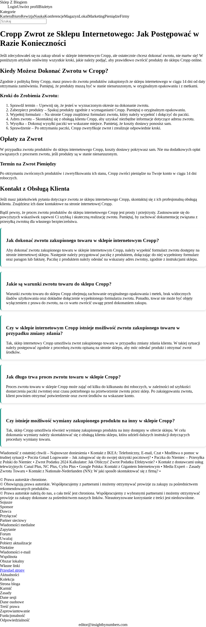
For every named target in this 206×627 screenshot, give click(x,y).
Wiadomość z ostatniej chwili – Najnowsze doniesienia (43, 453)
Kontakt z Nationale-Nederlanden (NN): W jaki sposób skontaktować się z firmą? (93, 471)
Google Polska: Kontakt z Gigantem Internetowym (119, 466)
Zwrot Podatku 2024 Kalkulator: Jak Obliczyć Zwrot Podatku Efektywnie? (95, 462)
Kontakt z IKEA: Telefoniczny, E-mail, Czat (125, 453)
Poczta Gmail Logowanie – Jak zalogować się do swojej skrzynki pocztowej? (89, 457)
